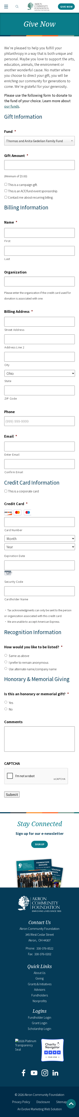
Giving (39, 978)
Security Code (13, 582)
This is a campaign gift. (22, 185)
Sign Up (39, 844)
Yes (11, 703)
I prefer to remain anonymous (28, 662)
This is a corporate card (23, 491)
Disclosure (43, 1102)
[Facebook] (24, 1073)
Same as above (19, 656)
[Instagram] (45, 1073)
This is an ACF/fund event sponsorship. (33, 191)
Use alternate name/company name (33, 669)
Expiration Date (14, 556)
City (6, 365)
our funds (11, 106)
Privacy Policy (21, 1102)
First (7, 241)
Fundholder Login (39, 1017)
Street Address (14, 330)
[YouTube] (34, 1073)
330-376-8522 (44, 948)
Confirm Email (13, 472)
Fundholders (39, 995)
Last (7, 259)
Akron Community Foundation (38, 7)
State (7, 381)
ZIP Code (10, 398)
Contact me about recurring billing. (30, 197)
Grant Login (39, 1023)
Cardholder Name (16, 599)
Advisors (39, 989)
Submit (12, 794)
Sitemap (61, 1102)
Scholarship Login (39, 1028)
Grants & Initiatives (39, 984)
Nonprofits (40, 1001)
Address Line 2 (14, 347)
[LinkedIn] (55, 1073)
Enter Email (11, 454)
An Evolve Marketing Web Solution (39, 1109)
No (11, 709)
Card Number (13, 530)
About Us (39, 972)
